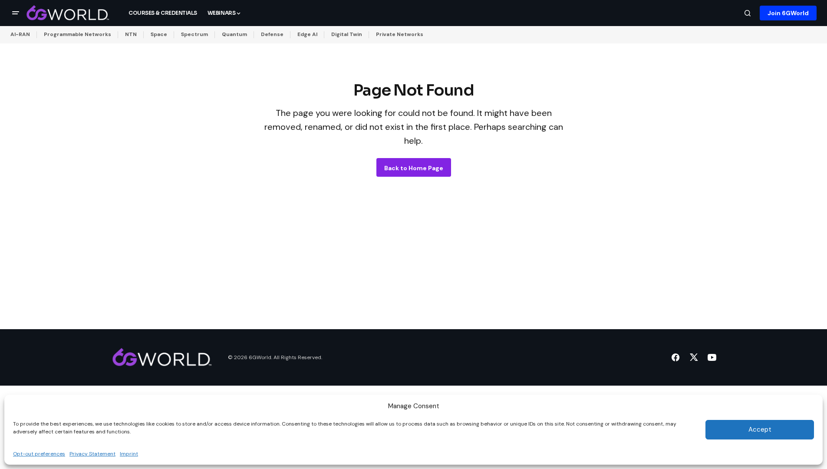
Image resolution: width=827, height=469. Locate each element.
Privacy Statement (92, 453)
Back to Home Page (413, 168)
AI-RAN (20, 34)
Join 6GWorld (788, 13)
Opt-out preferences (39, 453)
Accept (759, 429)
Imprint (129, 453)
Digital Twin (346, 34)
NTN (131, 34)
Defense (272, 34)
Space (159, 34)
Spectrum (194, 34)
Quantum (234, 34)
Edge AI (307, 34)
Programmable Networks (77, 34)
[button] (15, 13)
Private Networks (399, 34)
